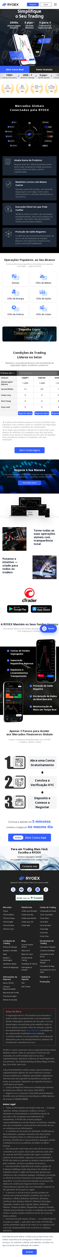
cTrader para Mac (27, 915)
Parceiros (44, 977)
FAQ (23, 983)
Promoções (45, 981)
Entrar (46, 4)
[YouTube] (21, 889)
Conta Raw (44, 933)
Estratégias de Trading (29, 964)
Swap (5, 954)
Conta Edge (44, 929)
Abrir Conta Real (15, 69)
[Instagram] (37, 889)
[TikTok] (29, 889)
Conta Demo (44, 918)
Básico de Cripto (27, 954)
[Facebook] (46, 889)
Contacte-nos (29, 866)
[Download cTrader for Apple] (41, 609)
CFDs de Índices (8, 925)
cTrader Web (25, 925)
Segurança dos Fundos (11, 993)
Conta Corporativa (46, 915)
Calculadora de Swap (47, 966)
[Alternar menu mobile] (55, 4)
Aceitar (29, 1251)
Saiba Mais (30, 338)
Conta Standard (45, 925)
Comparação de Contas (48, 911)
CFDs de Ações (8, 922)
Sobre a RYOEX (8, 983)
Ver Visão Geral (29, 483)
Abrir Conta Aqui (30, 837)
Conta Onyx (44, 936)
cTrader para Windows (29, 911)
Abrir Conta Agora (29, 450)
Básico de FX (25, 951)
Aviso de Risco (33, 1030)
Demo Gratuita (44, 69)
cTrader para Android (28, 918)
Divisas (5, 911)
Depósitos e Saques (9, 964)
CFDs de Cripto (8, 929)
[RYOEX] (10, 4)
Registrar (33, 4)
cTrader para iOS (27, 922)
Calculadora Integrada (47, 947)
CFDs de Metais (8, 915)
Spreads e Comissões (10, 951)
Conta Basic (44, 922)
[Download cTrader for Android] (17, 609)
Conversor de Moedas (47, 951)
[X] (13, 889)
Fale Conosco (25, 987)
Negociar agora (25, 413)
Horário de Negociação (10, 967)
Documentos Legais (9, 996)
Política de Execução (10, 947)
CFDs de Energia (9, 918)
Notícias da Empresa (10, 1000)
